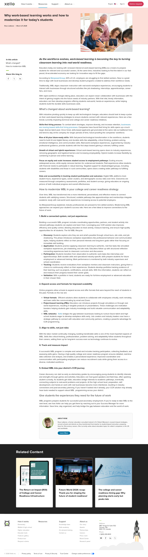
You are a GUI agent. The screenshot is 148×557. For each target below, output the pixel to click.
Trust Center (64, 554)
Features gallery (23, 536)
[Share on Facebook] (8, 78)
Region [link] (110, 4)
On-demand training (65, 530)
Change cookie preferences (81, 554)
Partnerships (84, 530)
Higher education (23, 530)
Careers (82, 533)
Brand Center (84, 538)
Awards (82, 527)
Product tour (22, 538)
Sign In (122, 4)
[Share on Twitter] (14, 78)
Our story (83, 524)
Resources (42, 4)
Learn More (64, 433)
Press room (83, 536)
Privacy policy (26, 554)
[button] (113, 4)
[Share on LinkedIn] (20, 78)
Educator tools (22, 533)
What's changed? (13, 63)
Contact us (62, 533)
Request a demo (23, 541)
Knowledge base (64, 524)
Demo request (136, 4)
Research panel (85, 541)
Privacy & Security (51, 554)
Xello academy (64, 527)
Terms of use (38, 554)
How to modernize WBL (16, 66)
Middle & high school (25, 527)
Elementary (21, 524)
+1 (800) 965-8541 (105, 534)
